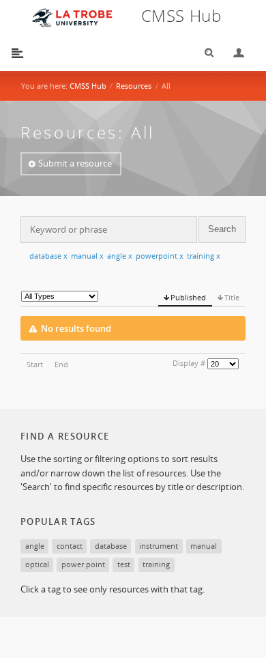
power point (83, 564)
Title (231, 297)
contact (70, 546)
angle (119, 256)
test (123, 564)
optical (37, 564)
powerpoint (159, 256)
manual (87, 256)
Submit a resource (75, 163)
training (203, 256)
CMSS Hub (88, 86)
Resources (133, 86)
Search (204, 52)
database (48, 256)
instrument (158, 546)
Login (233, 52)
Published (188, 297)
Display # (189, 363)
